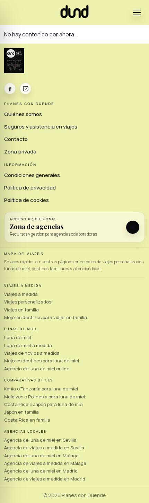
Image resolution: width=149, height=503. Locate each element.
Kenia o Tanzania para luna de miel (41, 389)
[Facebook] (10, 88)
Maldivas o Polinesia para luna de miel (44, 397)
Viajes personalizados (27, 302)
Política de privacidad (30, 187)
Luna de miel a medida (28, 345)
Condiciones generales (32, 175)
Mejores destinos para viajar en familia (45, 317)
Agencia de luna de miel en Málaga (41, 455)
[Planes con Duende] (74, 16)
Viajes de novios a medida (32, 353)
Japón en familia (21, 412)
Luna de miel (17, 337)
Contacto (16, 139)
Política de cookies (26, 200)
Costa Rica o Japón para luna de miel (44, 404)
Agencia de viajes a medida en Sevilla (44, 447)
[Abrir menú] (136, 12)
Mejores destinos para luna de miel (41, 361)
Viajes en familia (21, 310)
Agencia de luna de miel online (36, 368)
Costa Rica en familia (27, 420)
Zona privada (20, 151)
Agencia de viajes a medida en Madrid (44, 479)
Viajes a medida (21, 294)
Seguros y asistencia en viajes (40, 126)
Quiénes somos (23, 114)
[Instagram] (25, 88)
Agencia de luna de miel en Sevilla (40, 440)
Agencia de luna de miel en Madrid (41, 471)
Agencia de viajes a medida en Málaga (45, 463)
